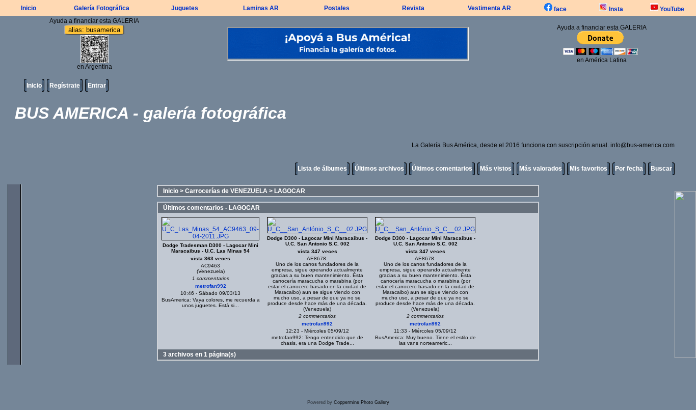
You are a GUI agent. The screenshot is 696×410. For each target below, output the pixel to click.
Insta (615, 9)
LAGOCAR (289, 191)
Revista (413, 8)
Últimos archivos (379, 168)
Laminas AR (261, 8)
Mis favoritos (588, 168)
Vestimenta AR (489, 8)
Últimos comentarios (442, 168)
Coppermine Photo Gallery (361, 402)
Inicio (28, 8)
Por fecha (629, 168)
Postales (337, 8)
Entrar (97, 85)
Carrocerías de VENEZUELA (226, 191)
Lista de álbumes (322, 168)
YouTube (671, 9)
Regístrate (64, 85)
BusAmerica (176, 300)
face (559, 9)
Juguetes (184, 8)
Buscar (661, 168)
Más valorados (540, 168)
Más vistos (496, 168)
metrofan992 (210, 286)
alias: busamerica (94, 30)
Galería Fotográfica (101, 8)
